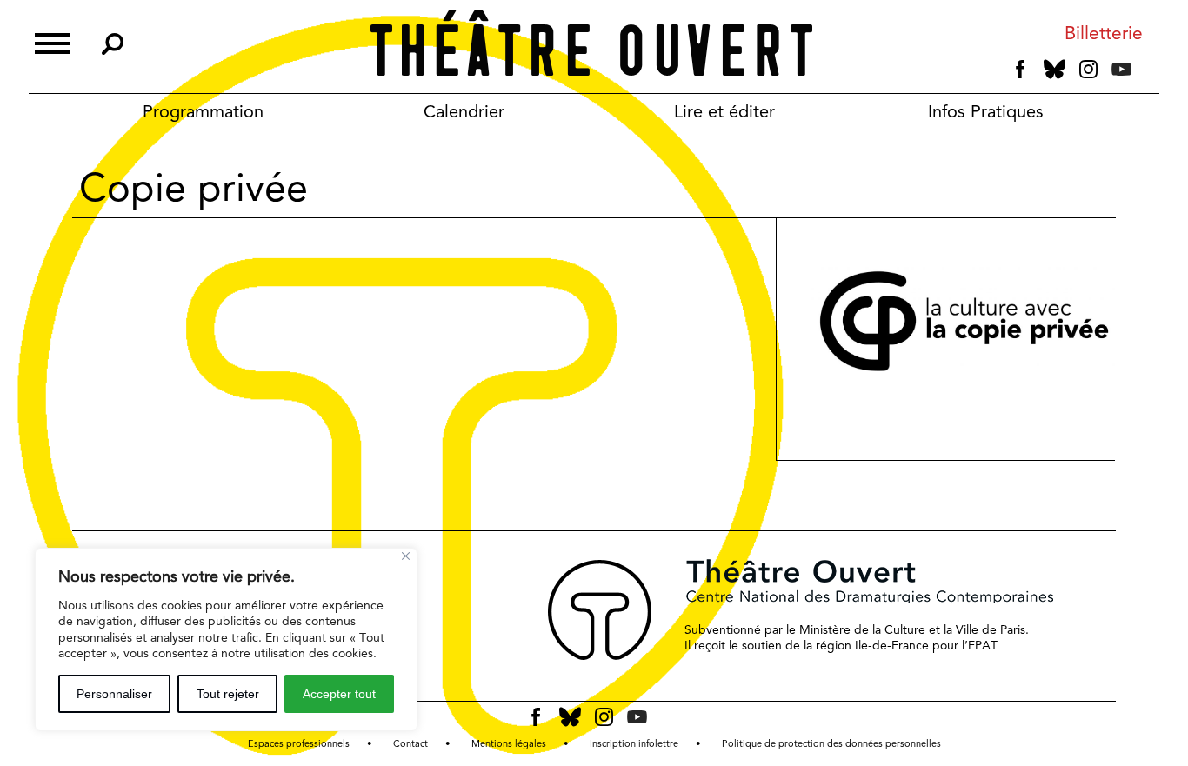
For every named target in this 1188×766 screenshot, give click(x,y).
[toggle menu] (53, 41)
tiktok (1145, 73)
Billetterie (1104, 33)
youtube (1121, 69)
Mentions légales (508, 743)
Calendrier (464, 111)
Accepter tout (339, 694)
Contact (410, 743)
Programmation (203, 111)
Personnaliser (114, 694)
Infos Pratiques (986, 111)
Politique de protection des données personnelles (831, 743)
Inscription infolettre (634, 743)
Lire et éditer (724, 111)
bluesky (1054, 69)
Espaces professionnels (299, 743)
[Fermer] (406, 556)
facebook (1020, 69)
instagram (1088, 69)
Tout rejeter (228, 694)
